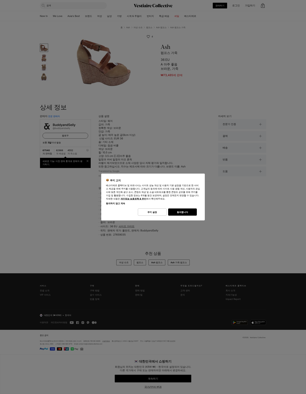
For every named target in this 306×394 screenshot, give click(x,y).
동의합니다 (182, 212)
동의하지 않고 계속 (115, 203)
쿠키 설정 (152, 212)
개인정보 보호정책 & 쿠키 (133, 199)
